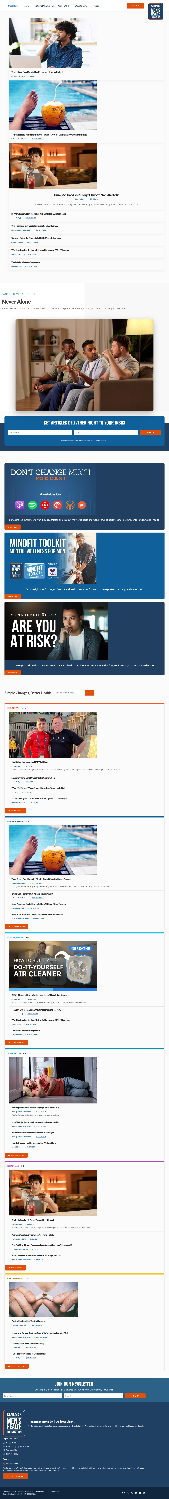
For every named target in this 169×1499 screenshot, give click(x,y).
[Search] (89, 693)
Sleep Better (41, 230)
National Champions (44, 6)
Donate (135, 5)
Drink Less (34, 77)
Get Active (29, 766)
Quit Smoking (37, 1325)
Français (96, 6)
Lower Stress (31, 218)
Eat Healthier (37, 139)
